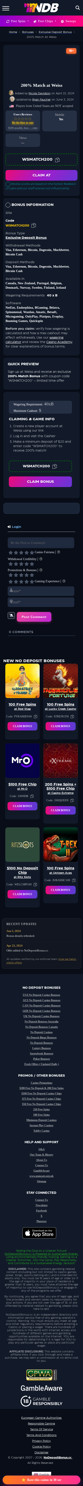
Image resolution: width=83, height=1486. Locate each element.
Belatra (54, 307)
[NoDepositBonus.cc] (41, 8)
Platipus (44, 316)
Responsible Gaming (41, 1423)
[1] (10, 553)
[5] (31, 553)
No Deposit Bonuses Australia (41, 1021)
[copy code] (57, 159)
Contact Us (41, 1165)
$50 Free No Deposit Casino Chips (41, 1104)
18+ (71, 50)
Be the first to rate (23, 122)
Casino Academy (59, 342)
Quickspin (36, 321)
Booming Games (16, 321)
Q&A (42, 1149)
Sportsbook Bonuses (41, 1053)
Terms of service (41, 1429)
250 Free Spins (41, 1109)
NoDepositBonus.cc (18, 1254)
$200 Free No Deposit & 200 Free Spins (41, 1088)
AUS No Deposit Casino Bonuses (41, 1000)
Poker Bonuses (41, 1058)
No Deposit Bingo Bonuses (42, 1037)
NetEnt (10, 307)
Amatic (40, 312)
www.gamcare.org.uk (41, 1176)
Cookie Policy (41, 1446)
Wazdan (28, 312)
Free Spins (18, 21)
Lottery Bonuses (41, 1048)
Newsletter (42, 1205)
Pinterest (41, 1221)
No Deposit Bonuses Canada (41, 1026)
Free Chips (45, 21)
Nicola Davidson (39, 93)
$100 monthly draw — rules (22, 128)
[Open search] (78, 8)
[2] (16, 553)
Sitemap (41, 1181)
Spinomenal (13, 312)
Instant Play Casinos (41, 1125)
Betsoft (51, 312)
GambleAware (41, 1170)
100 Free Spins (41, 1114)
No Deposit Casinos (41, 1032)
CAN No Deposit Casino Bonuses (42, 1005)
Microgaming (14, 316)
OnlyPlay (31, 316)
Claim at (42, 175)
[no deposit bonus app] (41, 1240)
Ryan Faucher (41, 99)
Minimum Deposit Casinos (41, 1120)
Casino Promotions (41, 1082)
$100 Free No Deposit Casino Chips (41, 1093)
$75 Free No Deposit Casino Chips (41, 1098)
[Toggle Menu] (5, 7)
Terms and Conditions (41, 1435)
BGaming (41, 307)
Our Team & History (41, 1154)
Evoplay (57, 316)
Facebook (41, 1210)
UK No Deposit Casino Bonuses (41, 1016)
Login (16, 527)
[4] (26, 553)
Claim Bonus (40, 481)
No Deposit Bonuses (41, 1042)
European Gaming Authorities (41, 1418)
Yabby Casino (41, 1130)
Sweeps (71, 21)
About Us (41, 1160)
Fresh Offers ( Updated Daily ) (41, 1064)
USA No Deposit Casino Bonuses (41, 995)
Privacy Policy (41, 1441)
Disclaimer (41, 1452)
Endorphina (25, 307)
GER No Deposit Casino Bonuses (41, 1010)
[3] (21, 553)
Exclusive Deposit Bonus (26, 237)
